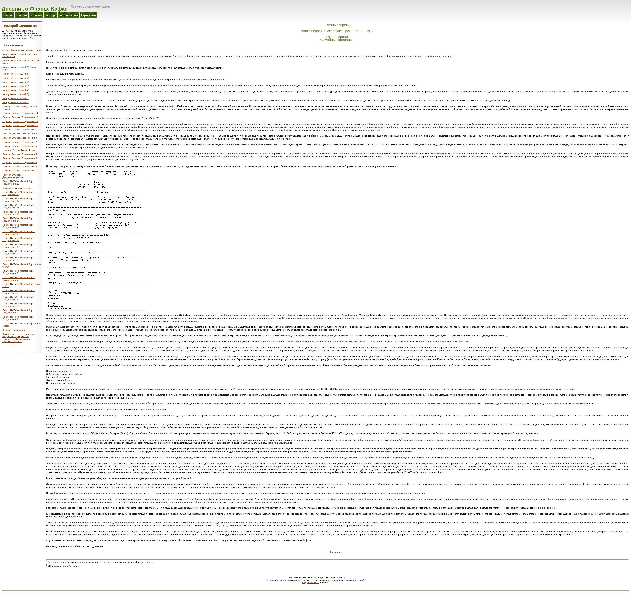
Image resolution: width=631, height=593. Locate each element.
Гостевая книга (69, 15)
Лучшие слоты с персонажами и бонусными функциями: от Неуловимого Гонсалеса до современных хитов (18, 338)
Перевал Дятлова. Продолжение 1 (19, 170)
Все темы (35, 15)
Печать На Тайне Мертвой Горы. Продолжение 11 (18, 239)
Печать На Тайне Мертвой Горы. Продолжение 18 (18, 193)
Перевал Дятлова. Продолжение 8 (19, 138)
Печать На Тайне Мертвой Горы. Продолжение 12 (18, 232)
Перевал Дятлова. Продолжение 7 (19, 142)
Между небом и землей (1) (15, 102)
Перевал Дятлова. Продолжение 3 (19, 162)
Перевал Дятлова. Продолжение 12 (20, 121)
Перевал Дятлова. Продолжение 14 (20, 113)
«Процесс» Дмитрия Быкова (16, 188)
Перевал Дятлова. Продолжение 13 (20, 117)
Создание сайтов (310, 582)
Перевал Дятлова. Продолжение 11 (20, 125)
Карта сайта (89, 15)
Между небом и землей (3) (15, 94)
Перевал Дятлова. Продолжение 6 (19, 146)
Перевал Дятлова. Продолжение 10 (20, 129)
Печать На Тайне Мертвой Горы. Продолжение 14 (18, 219)
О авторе (50, 15)
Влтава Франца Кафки (13, 330)
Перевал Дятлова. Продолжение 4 (19, 158)
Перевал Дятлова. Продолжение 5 (19, 154)
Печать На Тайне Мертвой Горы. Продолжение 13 (18, 226)
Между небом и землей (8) (15, 74)
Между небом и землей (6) (15, 82)
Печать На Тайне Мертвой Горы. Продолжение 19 (18, 182)
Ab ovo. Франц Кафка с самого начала (21, 50)
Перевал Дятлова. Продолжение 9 (19, 134)
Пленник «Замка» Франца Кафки (18, 150)
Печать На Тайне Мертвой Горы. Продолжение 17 (18, 199)
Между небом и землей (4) (15, 90)
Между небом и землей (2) (15, 98)
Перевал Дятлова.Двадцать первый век (13, 176)
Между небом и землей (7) (15, 78)
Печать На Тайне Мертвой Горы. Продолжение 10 (18, 245)
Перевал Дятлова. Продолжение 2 (19, 166)
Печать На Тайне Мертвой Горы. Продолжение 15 (18, 213)
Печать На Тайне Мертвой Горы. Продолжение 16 (18, 206)
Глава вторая (337, 552)
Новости (21, 15)
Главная (7, 15)
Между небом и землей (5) (15, 86)
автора (327, 580)
